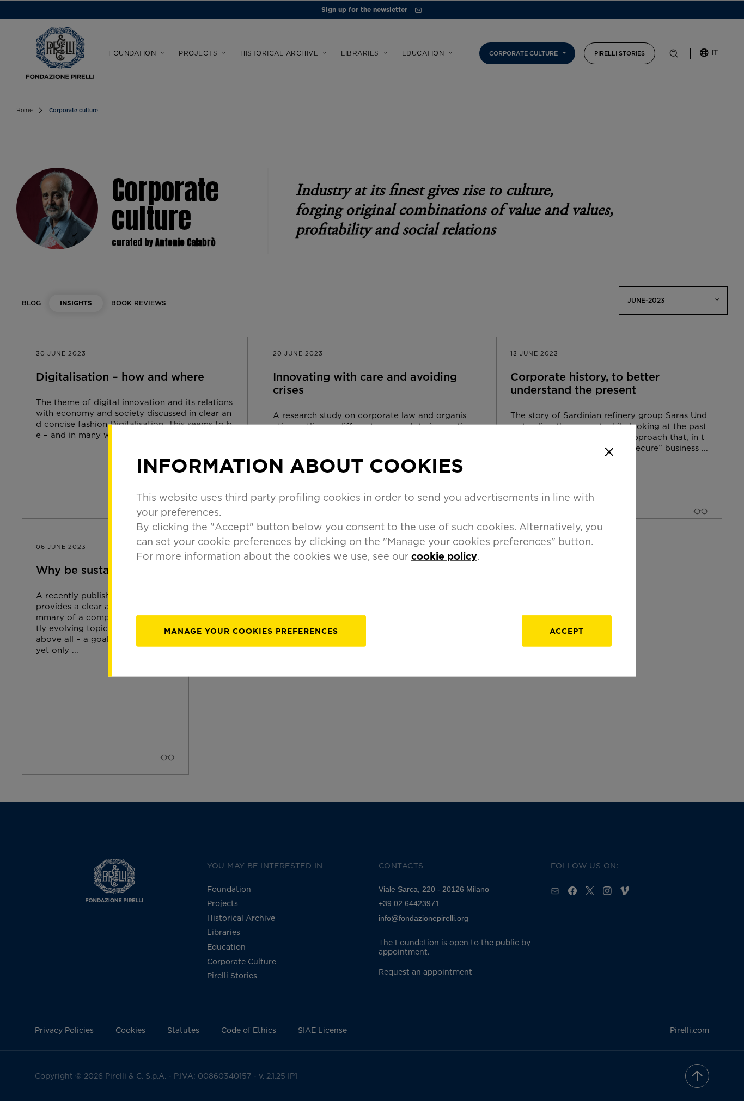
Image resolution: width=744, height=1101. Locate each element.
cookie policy (444, 555)
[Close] (609, 452)
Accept (567, 630)
